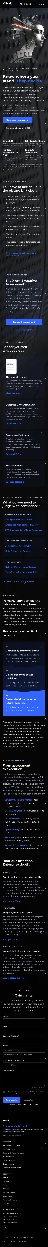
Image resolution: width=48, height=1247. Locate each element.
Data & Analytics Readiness (19, 551)
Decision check (9, 1149)
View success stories (13, 978)
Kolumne (6, 1189)
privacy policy (28, 1094)
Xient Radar (8, 1196)
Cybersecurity (12, 829)
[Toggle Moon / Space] (34, 4)
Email (5, 1026)
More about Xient (12, 901)
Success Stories (9, 1192)
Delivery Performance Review (20, 567)
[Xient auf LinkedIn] (5, 1227)
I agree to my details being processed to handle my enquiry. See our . (25, 1093)
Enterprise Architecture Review (21, 525)
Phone (6, 1046)
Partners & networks (11, 1200)
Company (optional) (11, 1036)
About (5, 1178)
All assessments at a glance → (18, 581)
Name (6, 1016)
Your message (9, 1070)
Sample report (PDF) (24, 330)
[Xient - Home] (8, 4)
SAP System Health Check (18, 519)
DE (25, 4)
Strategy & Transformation (18, 800)
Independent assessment (13, 1145)
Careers (6, 1181)
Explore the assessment (24, 322)
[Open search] (21, 4)
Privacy (14, 1241)
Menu (41, 4)
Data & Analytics (13, 811)
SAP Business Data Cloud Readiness (23, 530)
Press (5, 1185)
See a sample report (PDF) (18, 128)
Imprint (6, 1241)
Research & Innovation (16, 845)
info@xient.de (8, 1219)
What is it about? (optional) (14, 1060)
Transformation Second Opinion (21, 572)
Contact (6, 1203)
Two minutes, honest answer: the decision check (21, 254)
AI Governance (12, 818)
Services (7, 1142)
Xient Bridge (11, 837)
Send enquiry (11, 1100)
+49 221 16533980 (30, 1104)
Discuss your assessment (17, 120)
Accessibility (24, 1241)
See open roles (10, 939)
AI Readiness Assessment (18, 546)
